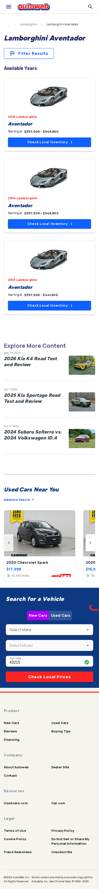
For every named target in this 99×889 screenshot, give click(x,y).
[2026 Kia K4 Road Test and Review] (82, 365)
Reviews (10, 731)
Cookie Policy (15, 839)
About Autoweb (16, 767)
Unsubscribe (61, 852)
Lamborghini (28, 24)
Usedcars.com (16, 803)
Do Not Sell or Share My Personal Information (70, 841)
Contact (10, 775)
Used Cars (60, 615)
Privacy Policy (62, 830)
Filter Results (33, 53)
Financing (11, 739)
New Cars (38, 615)
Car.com (58, 803)
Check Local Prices (49, 676)
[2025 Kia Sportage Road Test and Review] (82, 401)
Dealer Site (60, 767)
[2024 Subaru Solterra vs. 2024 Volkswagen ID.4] (82, 438)
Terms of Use (15, 830)
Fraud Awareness (18, 852)
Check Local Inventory (47, 142)
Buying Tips (61, 731)
